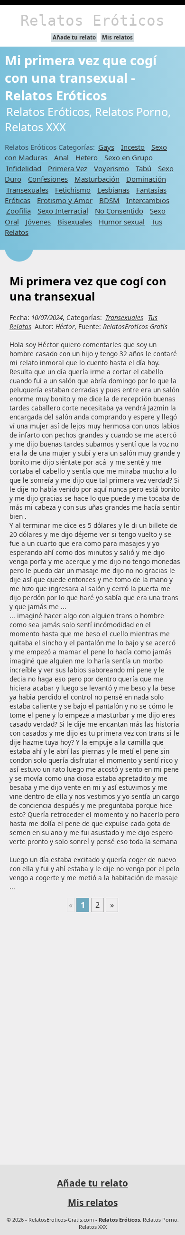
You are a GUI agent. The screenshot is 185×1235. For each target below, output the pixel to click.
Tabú (143, 168)
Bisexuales (74, 221)
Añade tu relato (74, 37)
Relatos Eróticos (92, 20)
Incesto (133, 147)
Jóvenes (38, 221)
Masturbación (97, 179)
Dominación (146, 179)
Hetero (86, 157)
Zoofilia (18, 210)
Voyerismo (111, 168)
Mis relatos (117, 37)
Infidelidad (23, 168)
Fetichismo (73, 189)
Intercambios (147, 200)
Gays (106, 147)
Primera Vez (67, 168)
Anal (61, 157)
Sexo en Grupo (128, 157)
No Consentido (119, 210)
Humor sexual (122, 221)
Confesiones (48, 179)
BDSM (109, 200)
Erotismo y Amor (64, 200)
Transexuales (27, 189)
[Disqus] (92, 1034)
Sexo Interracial (62, 210)
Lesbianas (113, 189)
